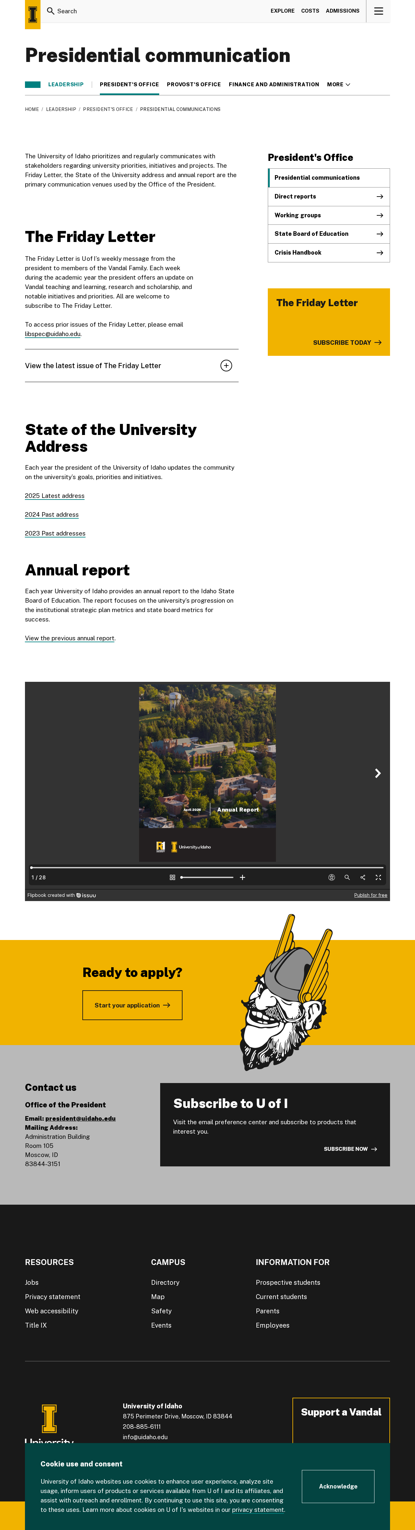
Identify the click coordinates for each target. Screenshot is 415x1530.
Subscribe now (346, 1149)
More (338, 84)
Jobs (32, 1282)
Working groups (298, 215)
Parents (267, 1311)
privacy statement (258, 1509)
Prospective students (288, 1282)
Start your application (127, 1005)
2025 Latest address (55, 495)
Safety (161, 1311)
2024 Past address (52, 514)
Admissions (343, 11)
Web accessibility (51, 1311)
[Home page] (33, 14)
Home (32, 109)
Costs (310, 11)
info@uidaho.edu (145, 1437)
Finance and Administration (274, 84)
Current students (281, 1297)
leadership (66, 84)
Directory (165, 1282)
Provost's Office (194, 84)
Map (158, 1297)
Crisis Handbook (298, 252)
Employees (273, 1325)
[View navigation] (378, 11)
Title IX (36, 1325)
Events (161, 1325)
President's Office (129, 84)
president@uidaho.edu (80, 1118)
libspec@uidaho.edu (52, 333)
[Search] (51, 11)
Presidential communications (317, 177)
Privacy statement (52, 1297)
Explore (283, 11)
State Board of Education (312, 233)
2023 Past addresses (55, 533)
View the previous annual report (69, 638)
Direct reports (295, 196)
